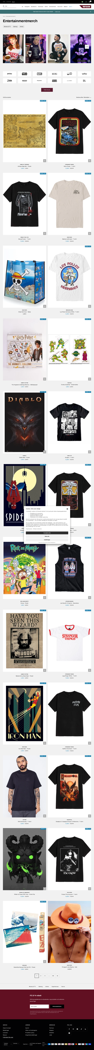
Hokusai (24, 965)
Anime (21, 26)
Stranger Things (69, 164)
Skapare (51, 1030)
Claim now (57, 11)
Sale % (70, 6)
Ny (22, 6)
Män (4, 1)
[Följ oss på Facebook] (69, 1029)
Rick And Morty (24, 601)
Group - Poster (24, 603)
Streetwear (40, 6)
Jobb (50, 1035)
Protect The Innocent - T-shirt (69, 894)
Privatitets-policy (29, 1032)
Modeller (51, 1032)
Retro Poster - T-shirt (69, 166)
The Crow (69, 892)
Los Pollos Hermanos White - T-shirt (69, 312)
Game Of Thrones (24, 164)
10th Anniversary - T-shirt (24, 821)
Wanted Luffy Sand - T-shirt (69, 239)
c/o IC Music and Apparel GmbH (35, 1044)
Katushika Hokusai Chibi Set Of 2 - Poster (24, 967)
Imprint (27, 1028)
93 (53, 975)
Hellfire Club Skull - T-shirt (69, 748)
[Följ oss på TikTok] (81, 1029)
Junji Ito (69, 455)
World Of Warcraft (24, 892)
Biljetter (65, 6)
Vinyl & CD (59, 6)
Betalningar (6, 1030)
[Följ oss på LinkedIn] (85, 1029)
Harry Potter (24, 382)
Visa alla (47, 89)
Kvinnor (8, 1)
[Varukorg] (89, 2)
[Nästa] (57, 976)
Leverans (5, 1032)
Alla (13, 1)
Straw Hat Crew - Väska (24, 312)
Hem (4, 16)
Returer (5, 1035)
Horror (63, 986)
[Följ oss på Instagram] (73, 1029)
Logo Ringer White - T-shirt (69, 676)
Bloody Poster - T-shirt (25, 239)
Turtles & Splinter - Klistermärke (69, 384)
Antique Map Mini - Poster (24, 166)
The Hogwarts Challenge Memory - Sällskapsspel (24, 384)
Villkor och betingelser (31, 1030)
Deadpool (69, 819)
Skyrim (24, 819)
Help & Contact (7, 1028)
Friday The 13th (25, 237)
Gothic (46, 6)
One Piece (69, 237)
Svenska (15, 1043)
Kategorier (27, 6)
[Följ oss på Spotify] (69, 1033)
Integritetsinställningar (31, 1035)
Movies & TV (7, 26)
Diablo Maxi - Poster (24, 457)
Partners (51, 1028)
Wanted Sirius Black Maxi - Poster (24, 676)
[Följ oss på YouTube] (77, 1029)
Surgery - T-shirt (69, 457)
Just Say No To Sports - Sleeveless (69, 603)
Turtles (69, 382)
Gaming (15, 26)
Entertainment (52, 6)
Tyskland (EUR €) (6, 1044)
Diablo (24, 455)
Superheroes (55, 986)
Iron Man (24, 746)
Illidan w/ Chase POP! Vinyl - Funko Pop (24, 894)
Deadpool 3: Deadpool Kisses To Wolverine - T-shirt (69, 821)
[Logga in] (86, 1)
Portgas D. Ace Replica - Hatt (69, 967)
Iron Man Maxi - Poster (24, 748)
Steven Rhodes (69, 601)
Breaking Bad (69, 310)
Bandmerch (33, 6)
